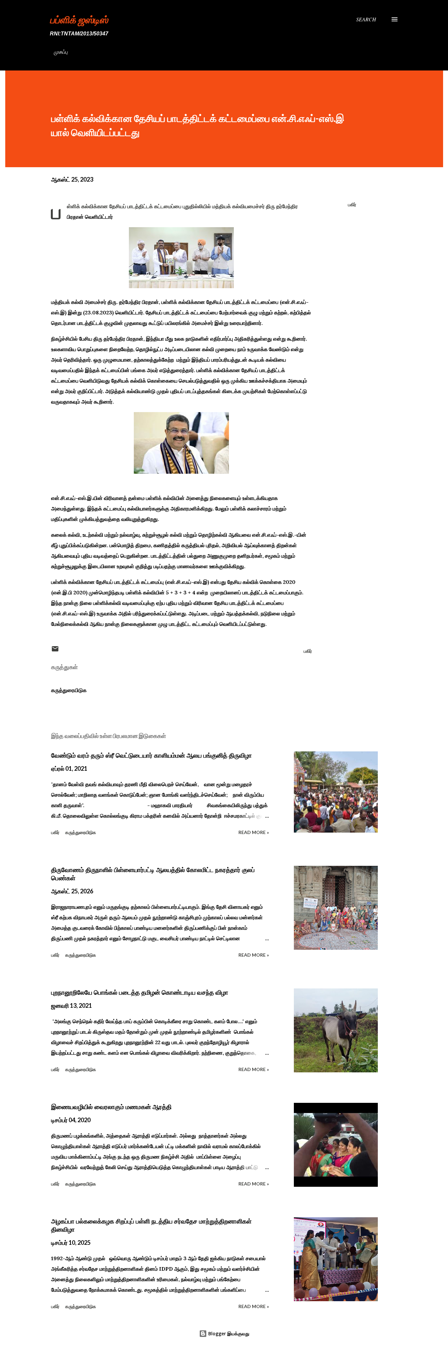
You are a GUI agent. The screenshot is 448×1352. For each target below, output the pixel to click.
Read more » (253, 832)
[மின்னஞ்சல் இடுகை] (55, 651)
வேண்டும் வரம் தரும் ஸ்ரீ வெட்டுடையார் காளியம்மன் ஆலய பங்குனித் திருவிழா (151, 755)
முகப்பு (61, 51)
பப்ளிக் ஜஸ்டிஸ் (79, 19)
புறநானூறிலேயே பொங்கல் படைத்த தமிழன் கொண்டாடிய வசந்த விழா (139, 992)
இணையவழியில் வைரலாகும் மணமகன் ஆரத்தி (111, 1107)
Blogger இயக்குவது (228, 1333)
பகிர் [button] (352, 204)
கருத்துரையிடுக (69, 690)
